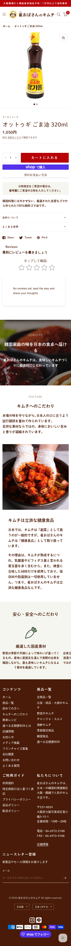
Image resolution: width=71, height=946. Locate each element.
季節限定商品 (45, 730)
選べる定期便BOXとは (16, 725)
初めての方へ (11, 708)
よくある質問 (10, 227)
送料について (10, 217)
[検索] (58, 14)
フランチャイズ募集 (15, 748)
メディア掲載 (11, 742)
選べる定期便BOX (48, 741)
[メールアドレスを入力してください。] (65, 878)
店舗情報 (8, 731)
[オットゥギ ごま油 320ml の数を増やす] (16, 157)
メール (6, 870)
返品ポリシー (11, 805)
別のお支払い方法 (35, 174)
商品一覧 (8, 702)
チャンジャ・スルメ (49, 719)
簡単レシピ (9, 720)
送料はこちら (14, 137)
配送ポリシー (11, 810)
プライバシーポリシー (16, 799)
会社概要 (8, 754)
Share (10, 237)
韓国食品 (42, 736)
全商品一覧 (44, 697)
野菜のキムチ (45, 713)
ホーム (6, 26)
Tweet (28, 237)
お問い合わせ (11, 760)
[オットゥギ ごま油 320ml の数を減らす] (5, 157)
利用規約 (8, 783)
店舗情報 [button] (42, 844)
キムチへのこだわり (15, 714)
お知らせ (8, 737)
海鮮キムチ (44, 724)
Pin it (44, 237)
